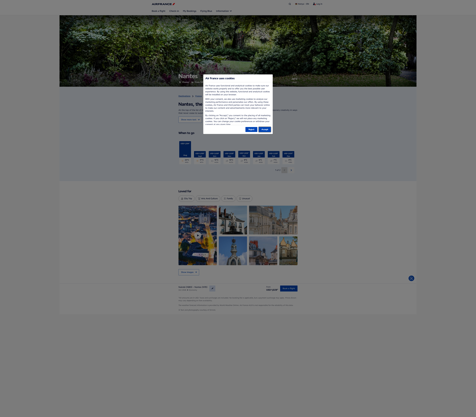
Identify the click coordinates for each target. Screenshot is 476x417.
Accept (264, 129)
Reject (251, 129)
